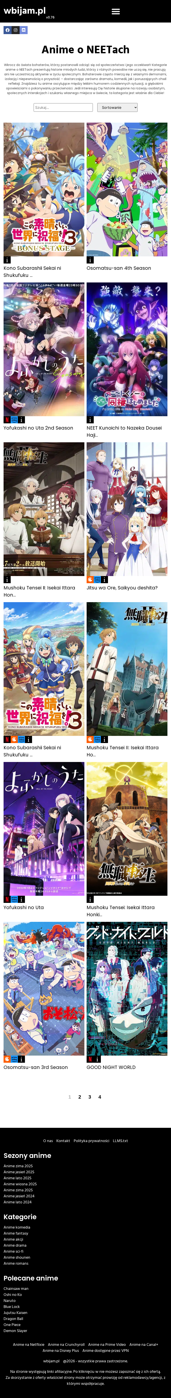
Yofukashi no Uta (24, 907)
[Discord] (24, 30)
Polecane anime (31, 1278)
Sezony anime (27, 1155)
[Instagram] (16, 30)
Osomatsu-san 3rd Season (36, 1067)
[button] (115, 11)
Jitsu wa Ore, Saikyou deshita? (122, 588)
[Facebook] (8, 30)
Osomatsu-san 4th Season (119, 268)
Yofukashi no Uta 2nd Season (38, 428)
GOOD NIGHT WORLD (111, 1067)
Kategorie (20, 1217)
